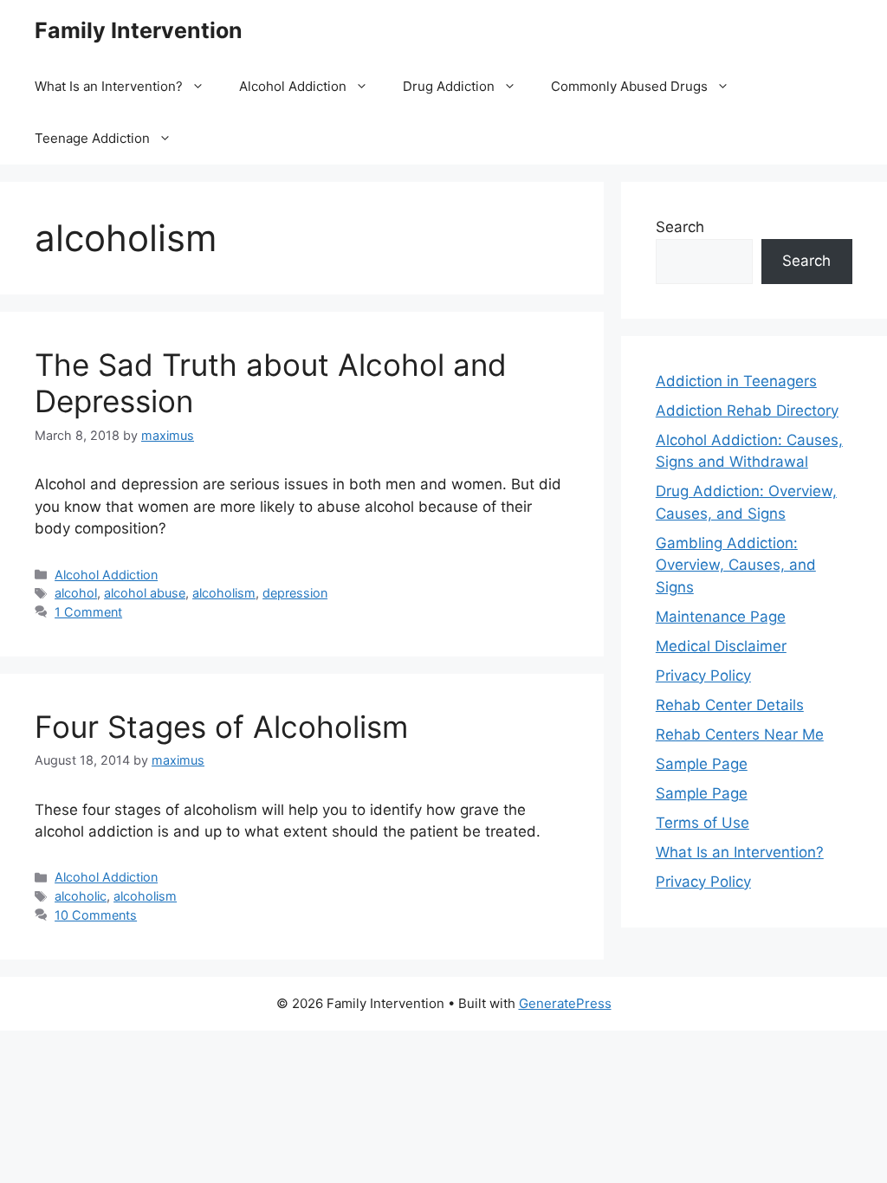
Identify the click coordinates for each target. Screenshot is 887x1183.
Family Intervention (139, 30)
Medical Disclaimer (721, 646)
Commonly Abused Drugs (629, 86)
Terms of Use (702, 822)
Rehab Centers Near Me (740, 734)
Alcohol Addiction (292, 86)
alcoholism (224, 592)
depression (294, 592)
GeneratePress (565, 1003)
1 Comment (88, 611)
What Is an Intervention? (109, 86)
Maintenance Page (721, 616)
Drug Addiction (449, 86)
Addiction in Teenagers (736, 381)
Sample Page (702, 764)
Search (680, 227)
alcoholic (81, 896)
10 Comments (96, 915)
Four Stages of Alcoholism (221, 726)
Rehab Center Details (730, 705)
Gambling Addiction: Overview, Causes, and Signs (736, 565)
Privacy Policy (703, 675)
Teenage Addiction (92, 138)
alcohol (76, 592)
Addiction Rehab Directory (747, 410)
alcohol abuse (144, 592)
